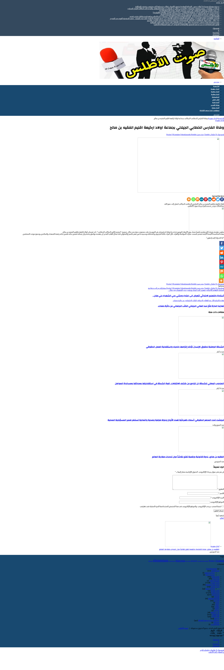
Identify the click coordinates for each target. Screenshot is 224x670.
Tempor (212, 561)
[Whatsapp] (193, 199)
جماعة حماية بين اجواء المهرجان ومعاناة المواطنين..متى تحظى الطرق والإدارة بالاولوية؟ (186, 13)
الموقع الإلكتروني (217, 502)
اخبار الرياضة (210, 589)
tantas (206, 561)
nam (189, 561)
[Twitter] (218, 199)
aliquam (150, 561)
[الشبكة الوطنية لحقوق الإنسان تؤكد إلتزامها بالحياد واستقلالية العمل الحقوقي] (201, 341)
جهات (217, 605)
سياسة (216, 611)
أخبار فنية (215, 102)
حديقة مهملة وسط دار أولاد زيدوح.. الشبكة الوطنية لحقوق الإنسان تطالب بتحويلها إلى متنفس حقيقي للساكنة (177, 7)
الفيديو (216, 601)
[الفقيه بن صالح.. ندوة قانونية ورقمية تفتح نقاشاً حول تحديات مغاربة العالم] (201, 451)
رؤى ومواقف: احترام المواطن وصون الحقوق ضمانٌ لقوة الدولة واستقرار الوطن (189, 15)
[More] (188, 199)
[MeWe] (202, 199)
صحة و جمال (210, 575)
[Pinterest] (206, 199)
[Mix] (197, 199)
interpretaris (172, 561)
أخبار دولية (215, 108)
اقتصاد (216, 597)
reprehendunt (201, 561)
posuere (194, 561)
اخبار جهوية (215, 89)
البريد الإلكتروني (217, 498)
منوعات (216, 622)
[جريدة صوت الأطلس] (162, 78)
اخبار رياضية (215, 91)
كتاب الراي (215, 100)
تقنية (217, 603)
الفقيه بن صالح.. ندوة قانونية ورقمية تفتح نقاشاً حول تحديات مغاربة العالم (188, 457)
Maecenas (180, 561)
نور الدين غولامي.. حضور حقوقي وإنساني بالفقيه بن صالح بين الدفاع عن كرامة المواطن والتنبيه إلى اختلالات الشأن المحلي (173, 9)
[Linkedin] (210, 199)
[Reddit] (214, 199)
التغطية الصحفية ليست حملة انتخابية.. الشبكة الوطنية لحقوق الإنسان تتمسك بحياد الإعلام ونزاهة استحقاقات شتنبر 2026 (174, 17)
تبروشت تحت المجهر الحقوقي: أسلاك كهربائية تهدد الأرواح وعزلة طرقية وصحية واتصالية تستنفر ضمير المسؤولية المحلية (166, 420)
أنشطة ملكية (214, 581)
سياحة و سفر (210, 573)
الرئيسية (216, 86)
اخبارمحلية (215, 97)
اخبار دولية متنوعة (212, 585)
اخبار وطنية (215, 94)
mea (187, 561)
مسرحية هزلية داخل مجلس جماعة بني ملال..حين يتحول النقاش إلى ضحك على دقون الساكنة (184, 23)
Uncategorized (211, 569)
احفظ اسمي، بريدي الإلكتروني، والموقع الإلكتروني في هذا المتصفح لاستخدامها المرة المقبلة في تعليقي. (180, 507)
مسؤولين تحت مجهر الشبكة (209, 110)
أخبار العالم (215, 571)
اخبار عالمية (215, 591)
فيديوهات (215, 615)
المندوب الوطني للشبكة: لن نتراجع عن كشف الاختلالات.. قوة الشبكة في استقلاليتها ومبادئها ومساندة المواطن (169, 383)
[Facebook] (222, 199)
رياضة (217, 609)
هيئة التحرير (215, 105)
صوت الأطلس (183, 628)
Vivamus (219, 561)
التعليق (221, 489)
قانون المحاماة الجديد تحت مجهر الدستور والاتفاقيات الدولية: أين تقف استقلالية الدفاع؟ (186, 25)
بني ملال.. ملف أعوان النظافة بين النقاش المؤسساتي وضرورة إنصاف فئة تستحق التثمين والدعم (183, 21)
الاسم (221, 493)
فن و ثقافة (215, 613)
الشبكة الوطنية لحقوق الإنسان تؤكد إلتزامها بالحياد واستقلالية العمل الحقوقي (185, 347)
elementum (160, 560)
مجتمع (216, 619)
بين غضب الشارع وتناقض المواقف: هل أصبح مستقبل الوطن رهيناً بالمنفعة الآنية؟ (189, 11)
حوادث (217, 607)
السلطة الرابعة (213, 599)
